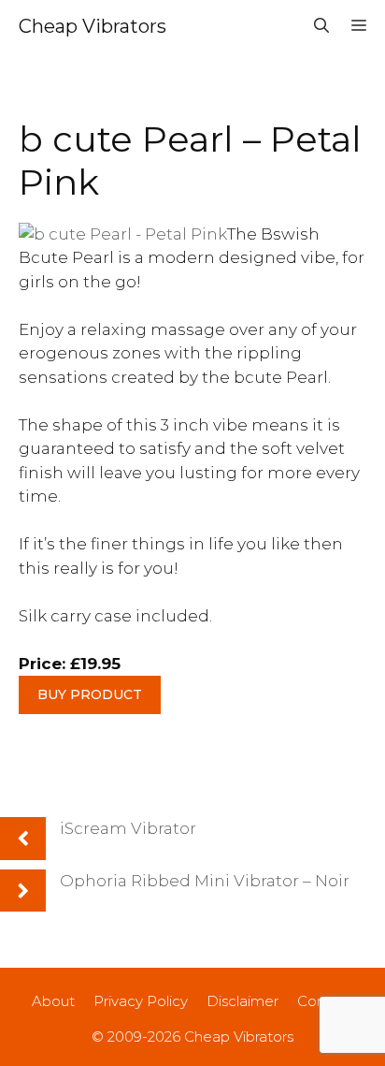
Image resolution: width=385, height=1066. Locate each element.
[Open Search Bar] (321, 26)
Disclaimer (242, 1001)
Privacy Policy (140, 1001)
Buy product (89, 694)
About (53, 1001)
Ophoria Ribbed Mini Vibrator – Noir (204, 880)
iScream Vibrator (128, 828)
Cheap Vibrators (92, 26)
